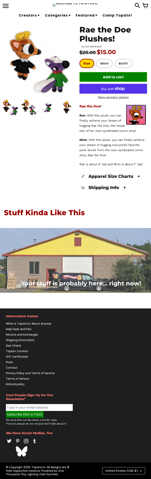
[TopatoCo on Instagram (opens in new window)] (26, 444)
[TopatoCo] (76, 4)
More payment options (113, 97)
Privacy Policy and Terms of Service (30, 373)
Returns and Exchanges (22, 335)
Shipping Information (20, 340)
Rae (87, 63)
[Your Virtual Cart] (145, 6)
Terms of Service (17, 379)
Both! (123, 63)
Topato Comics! (17, 351)
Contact (11, 368)
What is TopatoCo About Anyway (28, 324)
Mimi (104, 63)
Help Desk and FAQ (18, 329)
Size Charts (13, 346)
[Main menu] (6, 6)
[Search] (137, 6)
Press (9, 362)
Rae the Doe (89, 106)
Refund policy (15, 384)
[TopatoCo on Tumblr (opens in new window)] (34, 444)
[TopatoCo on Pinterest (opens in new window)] (17, 444)
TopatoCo (38, 467)
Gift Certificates (17, 357)
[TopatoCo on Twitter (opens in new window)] (9, 444)
